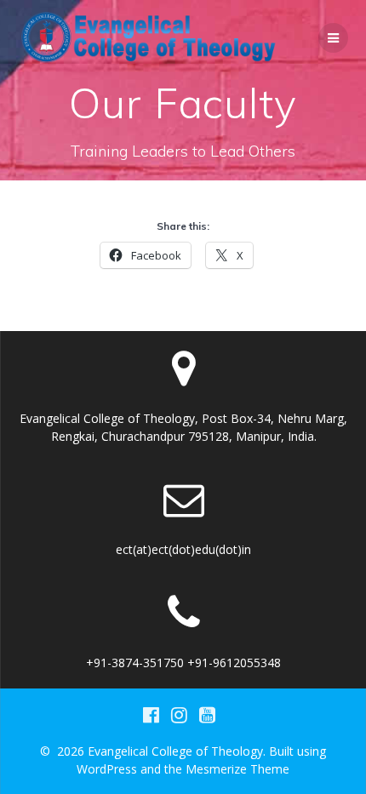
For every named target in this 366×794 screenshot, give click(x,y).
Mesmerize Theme (237, 769)
